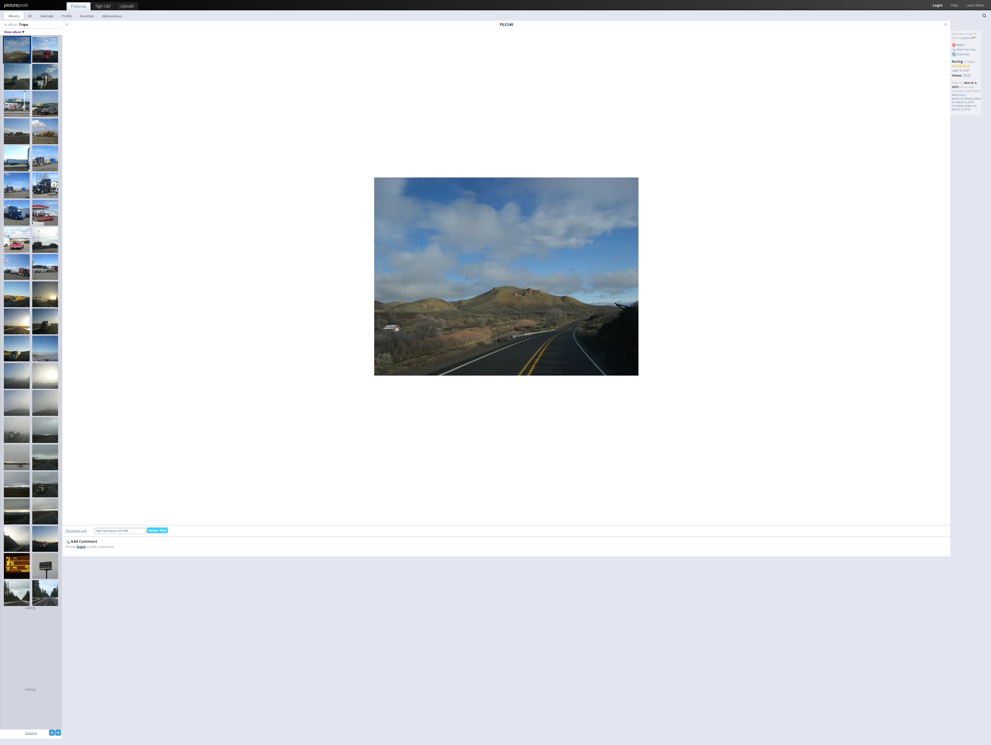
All (29, 16)
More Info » (959, 95)
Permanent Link (76, 530)
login (81, 546)
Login (937, 5)
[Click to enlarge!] (506, 276)
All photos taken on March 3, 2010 (964, 107)
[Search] (984, 15)
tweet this (157, 530)
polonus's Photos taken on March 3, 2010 (966, 100)
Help (954, 5)
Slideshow (31, 733)
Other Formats (966, 49)
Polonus (78, 6)
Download (962, 54)
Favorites (87, 16)
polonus (967, 38)
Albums (14, 16)
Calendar (47, 16)
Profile (67, 16)
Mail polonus (112, 16)
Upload (127, 6)
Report (960, 45)
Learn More (975, 5)
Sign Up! (102, 6)
